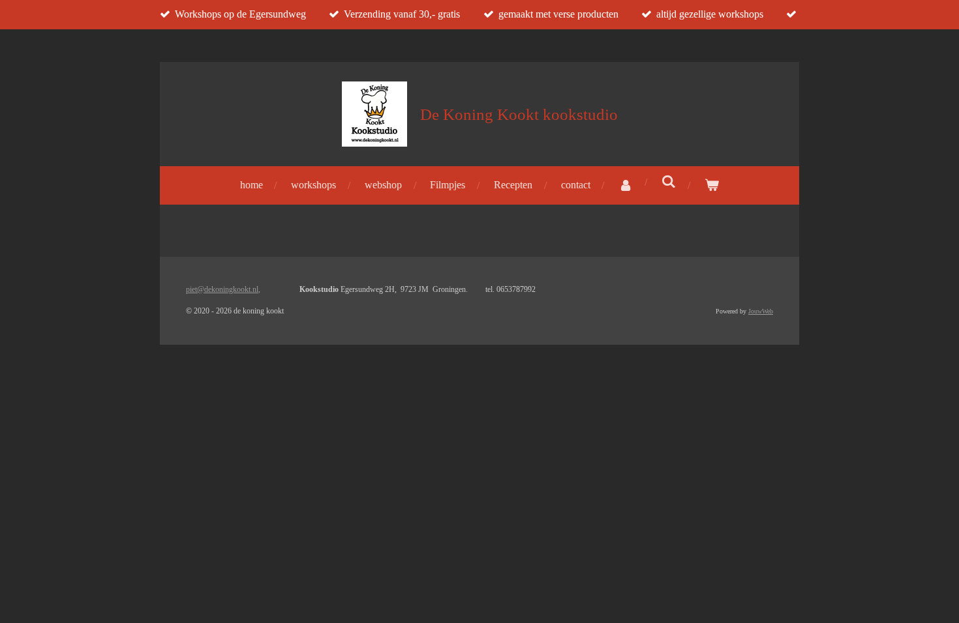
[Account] (625, 185)
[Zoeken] (668, 182)
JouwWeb (760, 311)
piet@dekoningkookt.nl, (223, 289)
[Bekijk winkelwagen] (711, 185)
